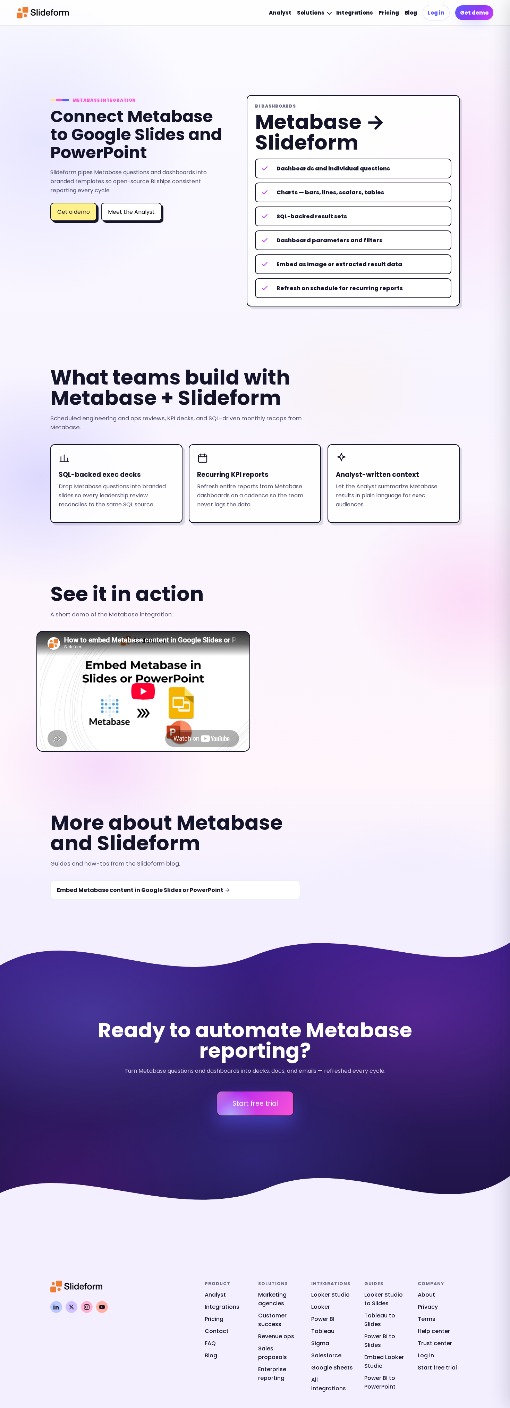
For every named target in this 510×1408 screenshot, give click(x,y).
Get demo (474, 12)
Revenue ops (276, 1336)
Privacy (428, 1307)
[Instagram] (87, 1307)
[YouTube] (102, 1307)
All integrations (328, 1384)
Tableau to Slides (379, 1320)
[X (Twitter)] (71, 1307)
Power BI (322, 1319)
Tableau (322, 1331)
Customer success (272, 1320)
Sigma (320, 1343)
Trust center (435, 1343)
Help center (434, 1331)
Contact (217, 1331)
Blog (411, 12)
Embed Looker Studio (384, 1361)
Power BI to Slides (379, 1340)
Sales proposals (272, 1352)
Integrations (354, 12)
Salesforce (326, 1355)
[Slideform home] (43, 13)
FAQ (210, 1343)
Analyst (280, 12)
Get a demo (73, 212)
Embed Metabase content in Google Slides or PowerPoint (140, 890)
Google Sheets (332, 1368)
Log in (436, 12)
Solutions (310, 12)
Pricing (389, 12)
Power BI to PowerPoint (380, 1382)
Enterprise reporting (272, 1373)
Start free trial (255, 1103)
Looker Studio (330, 1295)
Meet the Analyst (131, 212)
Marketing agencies (272, 1299)
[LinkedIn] (56, 1307)
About (426, 1295)
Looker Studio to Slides (383, 1299)
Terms (426, 1319)
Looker (320, 1307)
